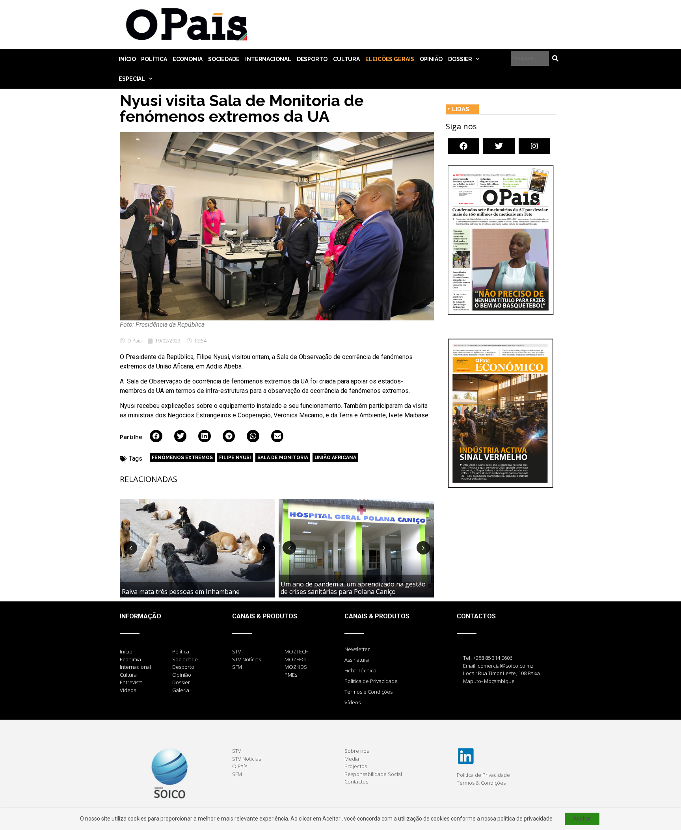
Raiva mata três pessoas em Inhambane (181, 591)
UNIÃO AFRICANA (335, 457)
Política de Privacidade (371, 681)
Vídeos (352, 702)
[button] (156, 436)
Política (154, 59)
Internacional (268, 59)
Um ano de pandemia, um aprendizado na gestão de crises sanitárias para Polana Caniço (353, 588)
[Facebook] (463, 146)
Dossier (460, 59)
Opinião (431, 59)
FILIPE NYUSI (235, 457)
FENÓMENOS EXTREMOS (182, 457)
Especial (132, 79)
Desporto (312, 59)
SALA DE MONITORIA (282, 457)
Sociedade (224, 59)
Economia (188, 59)
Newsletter (357, 649)
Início (127, 59)
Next (264, 548)
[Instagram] (534, 146)
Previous (130, 548)
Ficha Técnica (360, 670)
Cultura (346, 59)
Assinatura (356, 659)
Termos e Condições (368, 691)
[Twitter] (499, 146)
